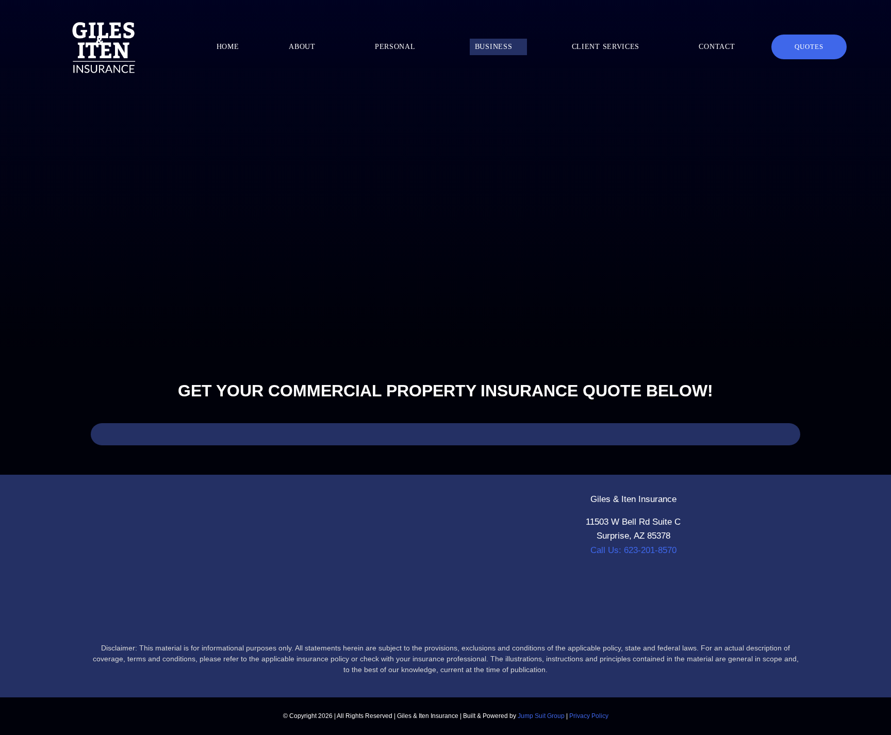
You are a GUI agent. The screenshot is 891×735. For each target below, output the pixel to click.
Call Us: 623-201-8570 (633, 550)
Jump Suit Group (541, 716)
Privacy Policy (588, 716)
